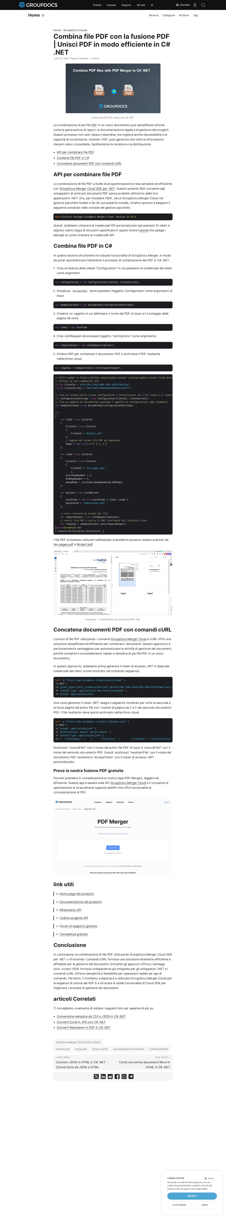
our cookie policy (199, 1189)
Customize (179, 1205)
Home (34, 15)
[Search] (203, 5)
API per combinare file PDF (75, 152)
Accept (192, 1196)
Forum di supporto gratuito (78, 926)
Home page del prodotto (77, 893)
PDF (94, 125)
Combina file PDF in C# (73, 158)
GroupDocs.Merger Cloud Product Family (78, 1042)
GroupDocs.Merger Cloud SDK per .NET (87, 188)
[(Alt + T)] (43, 15)
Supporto (126, 5)
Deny (205, 1205)
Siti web (141, 5)
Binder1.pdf (84, 544)
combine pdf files (158, 1049)
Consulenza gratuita (74, 934)
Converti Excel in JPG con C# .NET (81, 1022)
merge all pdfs (100, 1049)
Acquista (111, 5)
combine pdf (63, 1049)
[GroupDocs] (38, 5)
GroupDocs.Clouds (75, 30)
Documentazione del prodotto (81, 902)
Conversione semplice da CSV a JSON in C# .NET (91, 1016)
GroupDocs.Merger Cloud (128, 639)
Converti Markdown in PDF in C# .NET (84, 1027)
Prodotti (97, 5)
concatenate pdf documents (128, 1049)
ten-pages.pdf (63, 544)
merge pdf (81, 1049)
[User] (195, 5)
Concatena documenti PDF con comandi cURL (89, 163)
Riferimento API (70, 910)
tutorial (143, 230)
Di (152, 5)
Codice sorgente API (74, 918)
